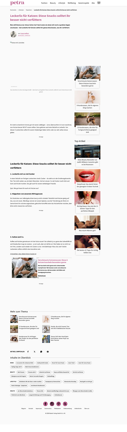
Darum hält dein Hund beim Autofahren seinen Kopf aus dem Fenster (60, 338)
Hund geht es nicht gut (86, 381)
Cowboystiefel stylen (42, 363)
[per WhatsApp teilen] (41, 352)
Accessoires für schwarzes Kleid (25, 363)
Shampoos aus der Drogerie (18, 376)
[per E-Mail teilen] (48, 352)
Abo (93, 3)
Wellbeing (72, 3)
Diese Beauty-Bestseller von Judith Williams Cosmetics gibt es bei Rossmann (87, 162)
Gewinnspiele (83, 3)
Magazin (23, 408)
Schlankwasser (58, 395)
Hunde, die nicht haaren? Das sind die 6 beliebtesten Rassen (60, 327)
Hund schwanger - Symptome (19, 385)
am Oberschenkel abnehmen (25, 391)
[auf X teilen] (35, 352)
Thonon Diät (40, 391)
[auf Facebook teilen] (28, 352)
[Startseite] (17, 3)
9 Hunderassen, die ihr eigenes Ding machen (60, 317)
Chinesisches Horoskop (70, 381)
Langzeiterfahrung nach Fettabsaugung (40, 395)
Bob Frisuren (21, 372)
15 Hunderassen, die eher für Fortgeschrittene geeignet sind (29, 327)
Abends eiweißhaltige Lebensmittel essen (58, 391)
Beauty (53, 3)
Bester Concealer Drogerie (37, 376)
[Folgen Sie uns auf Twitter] (65, 404)
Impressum (39, 408)
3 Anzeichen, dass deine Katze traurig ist (23, 254)
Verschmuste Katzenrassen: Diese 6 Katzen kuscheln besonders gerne (53, 261)
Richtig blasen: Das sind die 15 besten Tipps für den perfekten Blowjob (87, 208)
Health (12, 391)
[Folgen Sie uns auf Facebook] (45, 404)
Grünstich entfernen (44, 372)
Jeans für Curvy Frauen (84, 363)
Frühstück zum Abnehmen (18, 395)
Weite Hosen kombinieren (32, 366)
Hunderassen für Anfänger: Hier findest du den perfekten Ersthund (28, 338)
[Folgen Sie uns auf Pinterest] (58, 404)
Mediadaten (57, 408)
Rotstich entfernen (78, 372)
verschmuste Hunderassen (38, 385)
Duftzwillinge (50, 376)
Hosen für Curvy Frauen (58, 363)
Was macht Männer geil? (87, 230)
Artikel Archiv (78, 408)
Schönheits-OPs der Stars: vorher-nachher (30, 381)
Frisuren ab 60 (32, 372)
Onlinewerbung (68, 408)
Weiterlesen (42, 276)
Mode (12, 363)
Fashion (44, 3)
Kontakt (31, 408)
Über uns (86, 408)
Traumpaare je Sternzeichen (52, 381)
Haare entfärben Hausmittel (61, 372)
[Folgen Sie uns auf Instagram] (52, 404)
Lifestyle (61, 3)
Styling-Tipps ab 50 (16, 366)
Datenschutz (48, 408)
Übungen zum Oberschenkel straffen (82, 391)
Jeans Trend (71, 363)
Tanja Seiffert (24, 33)
